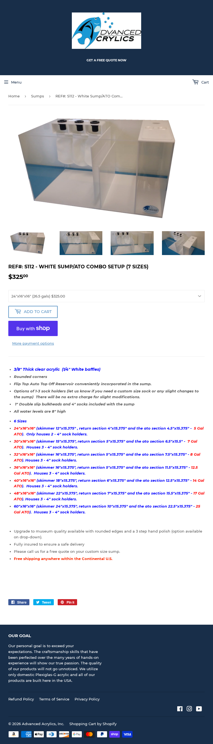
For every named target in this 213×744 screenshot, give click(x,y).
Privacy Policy (87, 699)
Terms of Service (54, 699)
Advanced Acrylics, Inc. (43, 724)
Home (14, 96)
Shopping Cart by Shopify (92, 724)
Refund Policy (21, 699)
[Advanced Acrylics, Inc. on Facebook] (180, 709)
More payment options (33, 343)
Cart (204, 82)
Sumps (37, 96)
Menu (16, 82)
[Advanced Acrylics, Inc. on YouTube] (199, 709)
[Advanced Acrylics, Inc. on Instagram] (189, 709)
